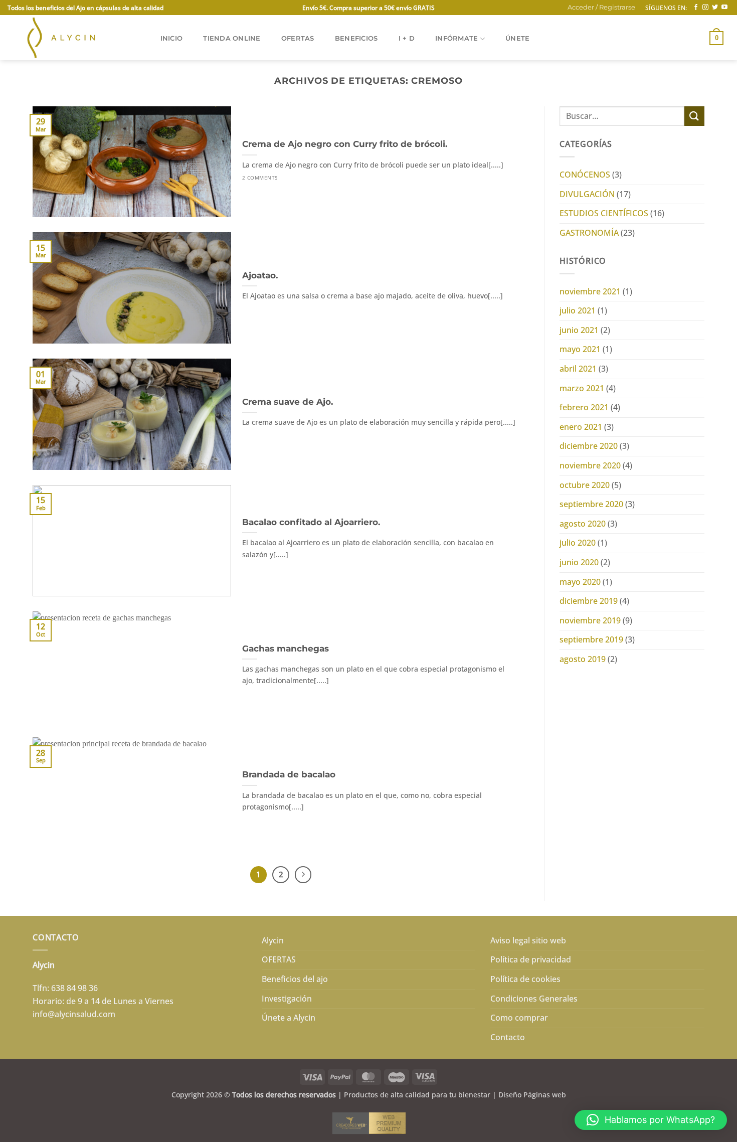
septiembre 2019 (591, 639)
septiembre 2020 (591, 504)
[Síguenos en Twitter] (715, 7)
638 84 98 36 (74, 988)
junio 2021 (579, 330)
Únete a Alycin (288, 1017)
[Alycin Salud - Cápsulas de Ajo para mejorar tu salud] (73, 37)
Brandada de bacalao (288, 774)
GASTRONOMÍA (589, 232)
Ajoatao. (260, 275)
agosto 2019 (583, 659)
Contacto (507, 1037)
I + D (407, 38)
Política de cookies (525, 979)
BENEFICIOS (356, 38)
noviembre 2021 (590, 291)
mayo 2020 (580, 581)
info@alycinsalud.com (74, 1014)
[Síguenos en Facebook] (696, 7)
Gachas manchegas (285, 648)
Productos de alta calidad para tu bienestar (417, 1094)
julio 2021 (578, 310)
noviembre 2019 (590, 620)
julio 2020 (578, 542)
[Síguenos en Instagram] (705, 7)
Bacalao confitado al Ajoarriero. (311, 522)
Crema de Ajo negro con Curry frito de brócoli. (344, 144)
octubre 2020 (585, 485)
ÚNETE (517, 38)
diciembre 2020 (589, 445)
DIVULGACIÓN (587, 194)
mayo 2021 (580, 349)
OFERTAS (297, 38)
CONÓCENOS (585, 174)
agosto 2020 (583, 523)
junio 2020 (579, 562)
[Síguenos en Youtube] (724, 7)
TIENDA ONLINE (231, 38)
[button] (601, 7)
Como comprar (519, 1017)
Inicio (171, 38)
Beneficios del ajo (295, 979)
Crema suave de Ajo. (287, 402)
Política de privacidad (530, 959)
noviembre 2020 (590, 465)
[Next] (303, 874)
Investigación (287, 998)
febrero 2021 (584, 407)
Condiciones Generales (534, 998)
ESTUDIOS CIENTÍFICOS (604, 213)
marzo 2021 (582, 388)
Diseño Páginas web (532, 1094)
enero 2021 (581, 426)
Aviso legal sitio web (528, 940)
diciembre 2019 (589, 600)
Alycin (273, 940)
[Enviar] (694, 116)
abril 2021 (578, 368)
